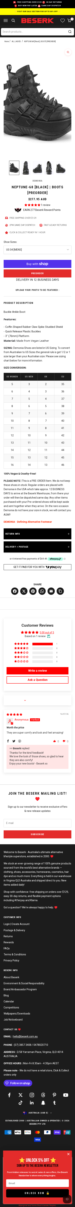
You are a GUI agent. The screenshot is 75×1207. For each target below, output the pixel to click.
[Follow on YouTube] (65, 1095)
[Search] (70, 31)
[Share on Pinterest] (33, 591)
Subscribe (37, 834)
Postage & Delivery (14, 930)
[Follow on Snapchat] (43, 1102)
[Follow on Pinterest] (54, 1095)
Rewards (9, 942)
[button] (33, 205)
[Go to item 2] (26, 168)
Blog (6, 995)
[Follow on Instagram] (32, 1095)
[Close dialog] (68, 1154)
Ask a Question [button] (38, 680)
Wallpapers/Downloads (17, 1013)
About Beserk (11, 977)
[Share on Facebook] (14, 591)
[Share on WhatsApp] (42, 591)
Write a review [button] (37, 670)
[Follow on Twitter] (20, 1095)
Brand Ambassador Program (20, 989)
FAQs (7, 948)
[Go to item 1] (14, 168)
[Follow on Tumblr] (54, 1102)
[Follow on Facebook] (9, 1095)
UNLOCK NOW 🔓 (37, 1193)
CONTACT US (11, 1029)
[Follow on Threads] (43, 1095)
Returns (8, 936)
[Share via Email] (51, 591)
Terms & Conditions (15, 954)
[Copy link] (60, 591)
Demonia (37, 181)
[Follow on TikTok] (20, 1102)
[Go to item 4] (49, 168)
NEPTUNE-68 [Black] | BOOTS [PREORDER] (40, 41)
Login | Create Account (16, 924)
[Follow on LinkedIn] (32, 1102)
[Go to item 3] (37, 168)
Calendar (9, 1001)
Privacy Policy (11, 960)
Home (6, 41)
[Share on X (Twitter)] (23, 591)
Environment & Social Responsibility (24, 983)
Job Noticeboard (13, 1019)
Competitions (11, 1007)
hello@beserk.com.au (25, 1036)
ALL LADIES (16, 41)
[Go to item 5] (61, 168)
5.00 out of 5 (47, 632)
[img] (14, 714)
